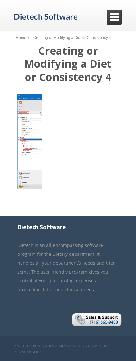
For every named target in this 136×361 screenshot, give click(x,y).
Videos (65, 345)
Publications (45, 345)
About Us (22, 345)
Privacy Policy (27, 351)
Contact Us (96, 345)
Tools (78, 345)
